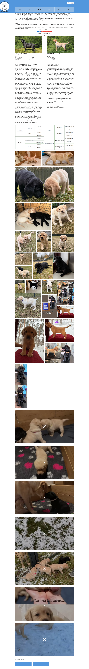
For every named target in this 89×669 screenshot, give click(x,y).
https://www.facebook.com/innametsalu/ (55, 107)
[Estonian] (68, 3)
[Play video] (44, 426)
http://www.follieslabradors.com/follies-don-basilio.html (26, 102)
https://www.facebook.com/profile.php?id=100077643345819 (28, 123)
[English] (72, 3)
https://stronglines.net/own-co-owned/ (23, 93)
